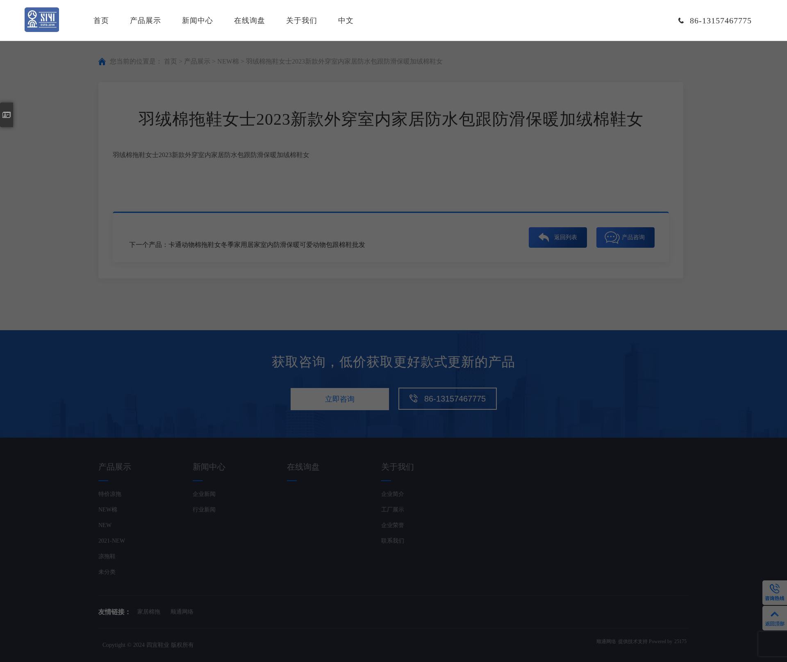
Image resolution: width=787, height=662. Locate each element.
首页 (101, 20)
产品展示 (145, 20)
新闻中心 (197, 20)
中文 (346, 20)
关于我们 (301, 20)
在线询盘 (249, 20)
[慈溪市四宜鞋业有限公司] (42, 20)
